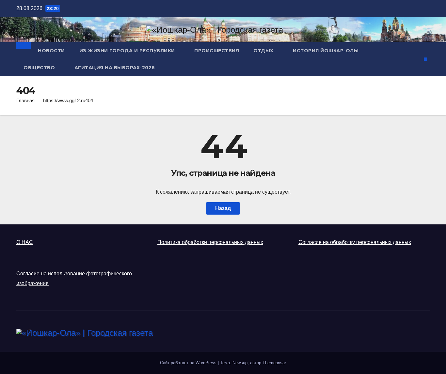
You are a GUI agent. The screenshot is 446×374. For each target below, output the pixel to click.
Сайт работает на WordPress (189, 362)
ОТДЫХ (264, 51)
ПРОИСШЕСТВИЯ (216, 51)
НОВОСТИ (51, 51)
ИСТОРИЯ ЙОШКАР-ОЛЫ (325, 51)
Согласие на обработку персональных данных (354, 242)
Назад (223, 208)
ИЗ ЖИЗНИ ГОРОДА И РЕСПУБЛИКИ (128, 51)
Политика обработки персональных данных (210, 242)
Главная (25, 100)
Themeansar (274, 362)
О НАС (24, 242)
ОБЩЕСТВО (40, 68)
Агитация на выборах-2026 (114, 68)
